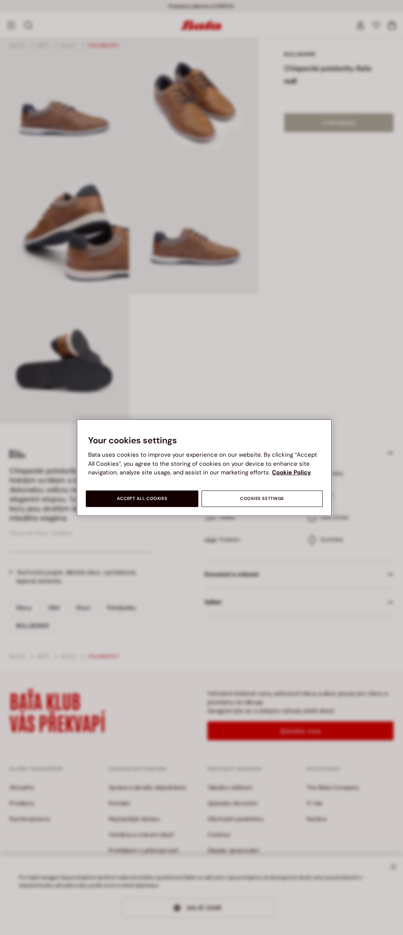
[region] (204, 467)
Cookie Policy (291, 472)
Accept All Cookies (142, 499)
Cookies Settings (262, 499)
